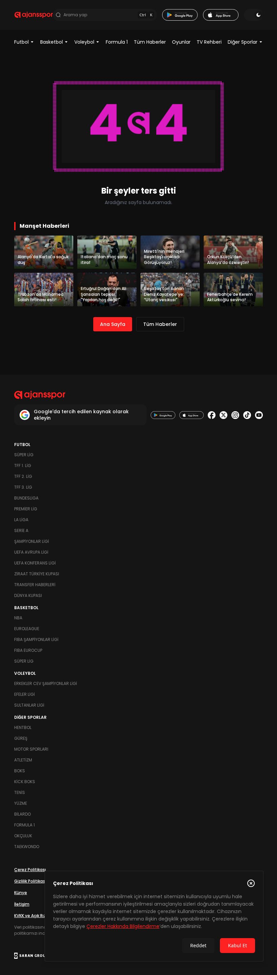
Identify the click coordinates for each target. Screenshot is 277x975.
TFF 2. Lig (23, 476)
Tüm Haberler (150, 42)
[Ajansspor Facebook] (212, 415)
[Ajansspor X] (223, 415)
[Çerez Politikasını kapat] (251, 883)
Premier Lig (25, 509)
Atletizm (23, 760)
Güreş (20, 738)
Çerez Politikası (30, 869)
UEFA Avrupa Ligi (31, 552)
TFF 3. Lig (23, 487)
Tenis (19, 792)
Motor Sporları (31, 749)
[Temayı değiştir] (253, 15)
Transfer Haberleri (34, 585)
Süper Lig (23, 455)
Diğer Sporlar (242, 42)
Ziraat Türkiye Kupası (36, 574)
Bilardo (22, 814)
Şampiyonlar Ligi (31, 541)
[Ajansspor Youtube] (259, 415)
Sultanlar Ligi (29, 705)
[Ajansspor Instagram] (235, 415)
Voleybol (84, 42)
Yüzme (20, 803)
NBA (18, 618)
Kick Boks (24, 781)
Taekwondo (26, 846)
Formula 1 (117, 42)
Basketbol (51, 42)
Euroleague (26, 628)
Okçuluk (23, 836)
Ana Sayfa (112, 324)
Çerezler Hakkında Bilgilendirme (122, 926)
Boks (19, 771)
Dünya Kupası (28, 595)
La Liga (21, 520)
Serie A (21, 530)
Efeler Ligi (24, 694)
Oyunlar (181, 42)
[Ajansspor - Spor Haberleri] (33, 15)
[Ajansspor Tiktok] (247, 415)
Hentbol (22, 727)
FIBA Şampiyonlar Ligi (36, 639)
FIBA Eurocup (28, 650)
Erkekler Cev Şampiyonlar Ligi (45, 683)
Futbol (21, 42)
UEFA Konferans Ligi (35, 563)
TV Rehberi (209, 42)
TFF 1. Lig (22, 465)
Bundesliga (26, 498)
